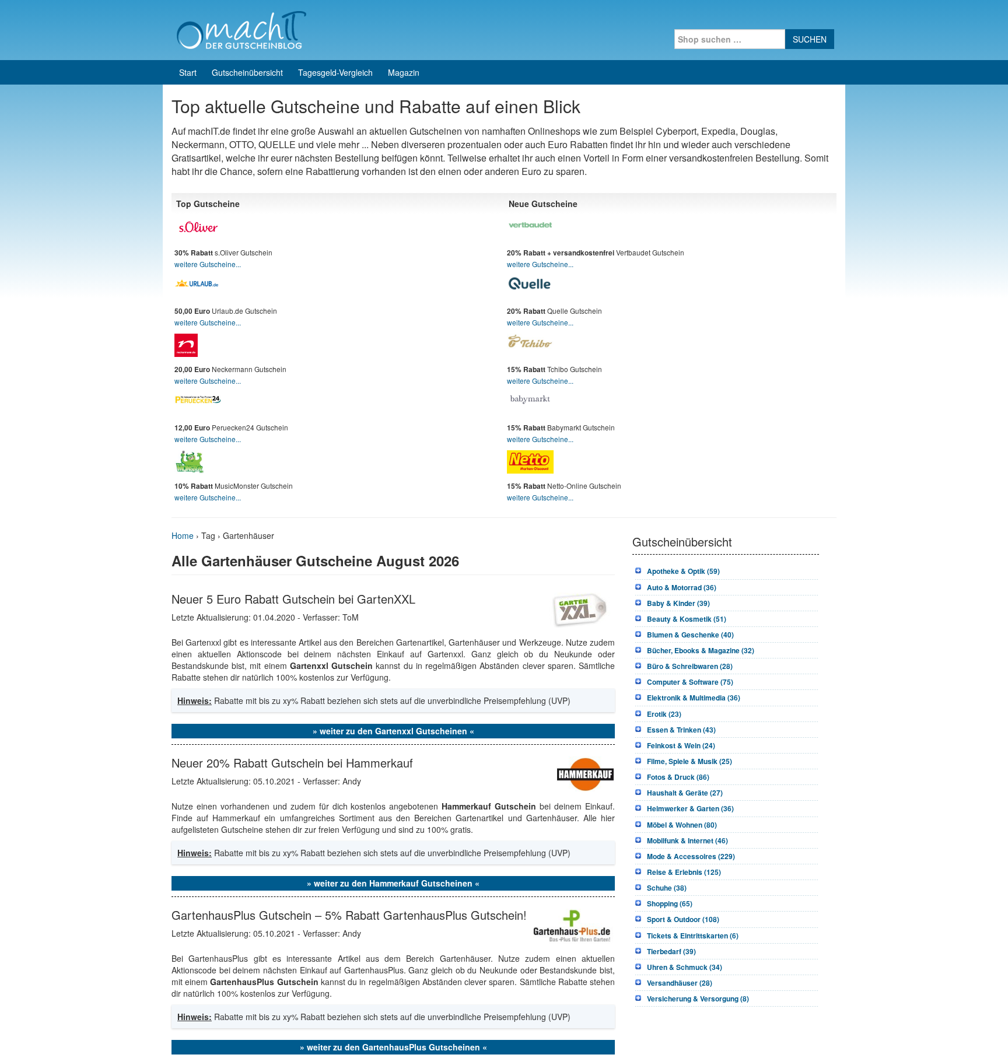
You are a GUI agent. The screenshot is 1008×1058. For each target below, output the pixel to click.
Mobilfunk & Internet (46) (687, 840)
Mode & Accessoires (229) (691, 856)
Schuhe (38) (667, 887)
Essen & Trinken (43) (681, 729)
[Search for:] (729, 39)
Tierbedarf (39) (671, 951)
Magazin (403, 72)
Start (188, 72)
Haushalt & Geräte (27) (685, 792)
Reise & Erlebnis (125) (684, 872)
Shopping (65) (669, 903)
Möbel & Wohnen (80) (682, 824)
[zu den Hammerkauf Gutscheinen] (585, 772)
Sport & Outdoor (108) (683, 919)
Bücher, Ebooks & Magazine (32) (700, 650)
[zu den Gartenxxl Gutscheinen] (580, 608)
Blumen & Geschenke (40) (690, 634)
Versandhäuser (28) (679, 983)
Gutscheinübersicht (247, 72)
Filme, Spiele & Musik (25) (689, 761)
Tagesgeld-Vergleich (335, 72)
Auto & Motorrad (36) (681, 587)
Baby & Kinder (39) (678, 603)
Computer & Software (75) (690, 682)
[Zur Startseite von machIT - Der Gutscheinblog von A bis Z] (241, 28)
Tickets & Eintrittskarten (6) (692, 935)
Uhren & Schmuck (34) (684, 967)
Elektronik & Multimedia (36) (693, 697)
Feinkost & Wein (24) (681, 745)
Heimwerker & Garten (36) (690, 808)
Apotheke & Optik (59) (683, 571)
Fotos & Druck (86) (678, 777)
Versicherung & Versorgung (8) (698, 998)
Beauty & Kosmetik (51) (686, 619)
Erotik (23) (664, 714)
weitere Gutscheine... (207, 264)
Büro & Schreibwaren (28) (690, 666)
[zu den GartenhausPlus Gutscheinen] (572, 924)
